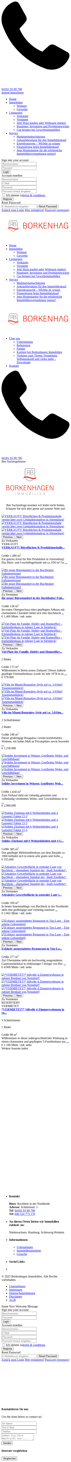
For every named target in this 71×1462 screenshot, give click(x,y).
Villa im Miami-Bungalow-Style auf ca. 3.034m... (32, 712)
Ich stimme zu (25, 195)
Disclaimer (15, 1296)
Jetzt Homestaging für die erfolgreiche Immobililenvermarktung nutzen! (39, 152)
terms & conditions (34, 195)
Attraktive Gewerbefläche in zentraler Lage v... (32, 894)
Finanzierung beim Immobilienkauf (38, 146)
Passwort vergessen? (57, 210)
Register (7, 199)
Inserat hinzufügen (13, 92)
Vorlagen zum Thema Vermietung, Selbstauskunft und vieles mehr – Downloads (37, 359)
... (66, 562)
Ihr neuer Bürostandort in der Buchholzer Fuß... (33, 598)
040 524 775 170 (25, 1214)
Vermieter (22, 119)
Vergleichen (9, 1458)
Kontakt (14, 365)
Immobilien (16, 102)
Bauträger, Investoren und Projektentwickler (43, 126)
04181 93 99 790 (12, 89)
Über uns (14, 338)
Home (12, 99)
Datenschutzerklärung (22, 1293)
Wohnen (22, 105)
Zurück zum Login (13, 210)
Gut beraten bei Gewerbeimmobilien (38, 129)
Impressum (15, 1289)
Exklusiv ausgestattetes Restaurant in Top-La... (32, 948)
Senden (7, 1443)
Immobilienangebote (29, 1250)
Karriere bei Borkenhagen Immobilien (39, 352)
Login (6, 172)
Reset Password (48, 206)
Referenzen (23, 345)
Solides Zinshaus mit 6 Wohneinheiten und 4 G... (33, 840)
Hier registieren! (34, 210)
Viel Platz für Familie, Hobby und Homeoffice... (32, 651)
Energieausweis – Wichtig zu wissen (38, 143)
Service (13, 133)
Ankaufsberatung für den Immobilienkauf (41, 140)
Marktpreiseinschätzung (31, 136)
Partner (21, 348)
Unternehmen (25, 341)
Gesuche (22, 1254)
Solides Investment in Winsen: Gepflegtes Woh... (32, 783)
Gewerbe (22, 109)
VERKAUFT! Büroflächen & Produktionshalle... (33, 547)
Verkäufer (22, 116)
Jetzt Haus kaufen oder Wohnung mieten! (41, 123)
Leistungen (15, 112)
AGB (12, 1300)
